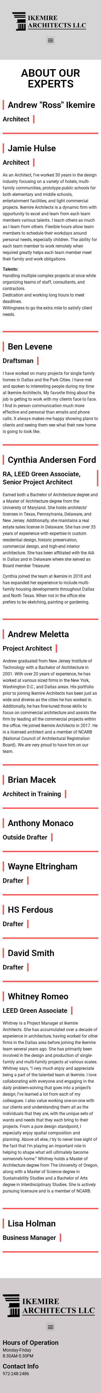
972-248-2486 (16, 1373)
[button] (50, 40)
